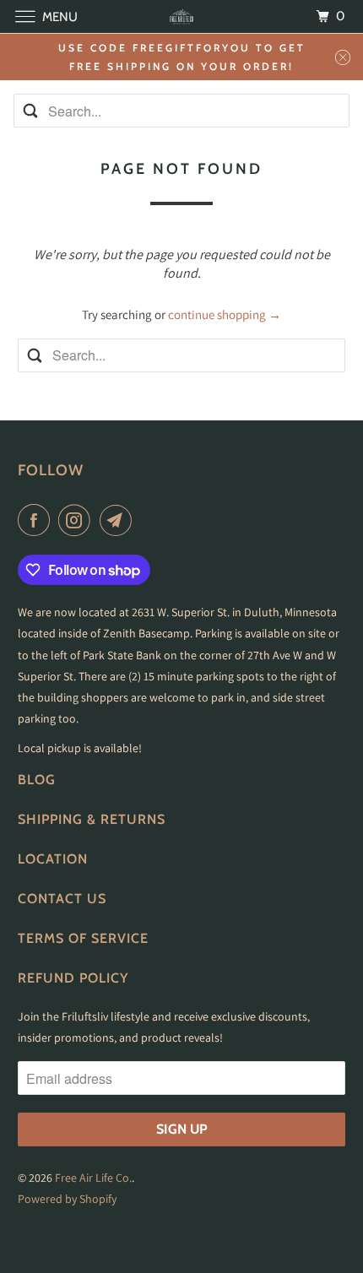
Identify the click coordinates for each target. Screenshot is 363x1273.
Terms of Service (83, 938)
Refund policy (73, 978)
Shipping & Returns (91, 819)
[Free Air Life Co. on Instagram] (77, 520)
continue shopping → (224, 314)
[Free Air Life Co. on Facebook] (37, 520)
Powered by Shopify (67, 1198)
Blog (37, 780)
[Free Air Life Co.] (182, 16)
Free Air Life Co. (93, 1177)
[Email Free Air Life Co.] (119, 520)
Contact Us (62, 899)
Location (53, 859)
